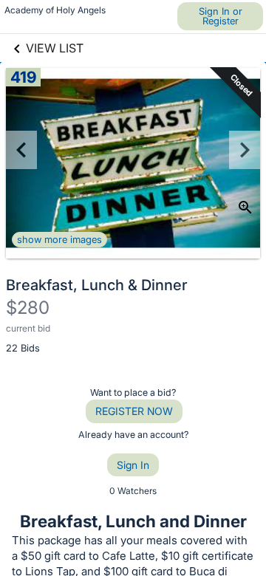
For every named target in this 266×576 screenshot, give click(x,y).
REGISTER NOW (134, 411)
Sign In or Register (220, 16)
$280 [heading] (28, 307)
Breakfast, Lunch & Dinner (97, 285)
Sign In (133, 465)
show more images (59, 239)
